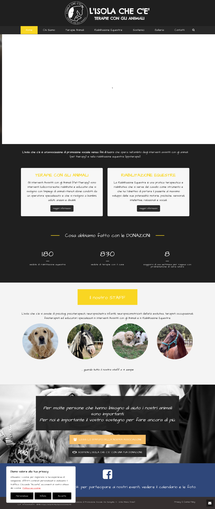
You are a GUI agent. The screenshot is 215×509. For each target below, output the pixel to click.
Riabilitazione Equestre (108, 30)
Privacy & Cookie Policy (184, 502)
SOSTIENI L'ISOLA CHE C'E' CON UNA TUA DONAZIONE (110, 452)
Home (29, 30)
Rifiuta (43, 496)
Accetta (62, 496)
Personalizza (22, 496)
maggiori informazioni (62, 208)
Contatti (179, 30)
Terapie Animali (74, 30)
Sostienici (138, 30)
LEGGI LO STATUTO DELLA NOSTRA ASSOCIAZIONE (110, 439)
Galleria (159, 30)
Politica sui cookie (32, 488)
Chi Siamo (49, 30)
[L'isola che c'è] (107, 13)
